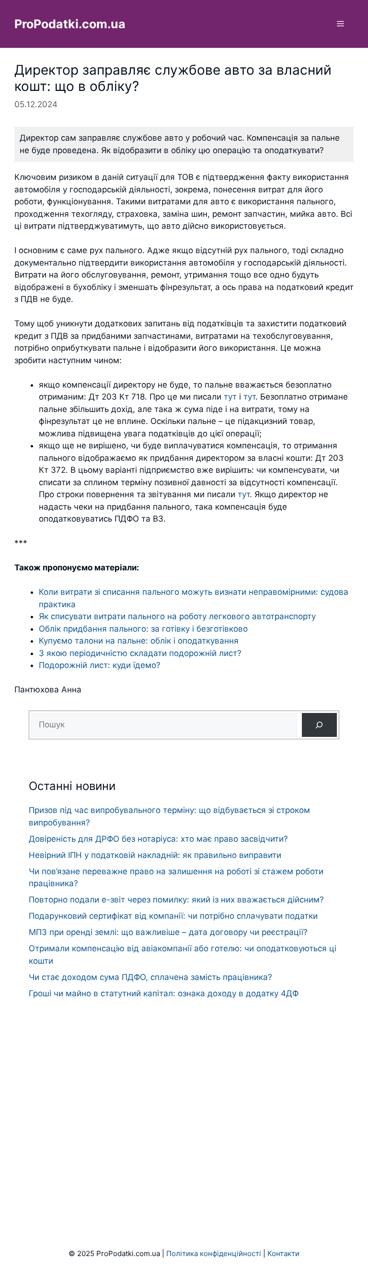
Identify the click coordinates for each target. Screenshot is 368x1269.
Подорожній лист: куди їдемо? (100, 665)
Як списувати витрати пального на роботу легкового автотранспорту (177, 616)
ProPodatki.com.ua (70, 24)
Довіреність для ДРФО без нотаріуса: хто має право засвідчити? (158, 839)
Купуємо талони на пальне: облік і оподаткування (139, 641)
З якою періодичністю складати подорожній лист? (140, 653)
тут (230, 396)
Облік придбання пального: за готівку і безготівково (143, 629)
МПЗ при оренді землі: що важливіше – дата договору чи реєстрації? (168, 932)
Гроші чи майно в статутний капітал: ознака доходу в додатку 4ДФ (164, 993)
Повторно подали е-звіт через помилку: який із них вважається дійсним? (176, 899)
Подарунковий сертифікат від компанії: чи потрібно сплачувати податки (173, 916)
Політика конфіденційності (213, 1253)
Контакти (283, 1253)
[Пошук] (319, 725)
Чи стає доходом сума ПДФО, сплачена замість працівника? (150, 977)
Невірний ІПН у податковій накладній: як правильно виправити (155, 855)
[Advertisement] (184, 1105)
